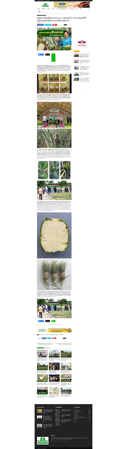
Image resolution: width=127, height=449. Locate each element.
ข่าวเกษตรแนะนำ (39, 15)
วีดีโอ (80, 8)
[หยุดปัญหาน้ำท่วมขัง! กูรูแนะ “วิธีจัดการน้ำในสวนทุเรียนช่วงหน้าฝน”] (66, 390)
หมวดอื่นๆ (39, 11)
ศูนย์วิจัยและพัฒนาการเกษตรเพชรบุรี (54, 334)
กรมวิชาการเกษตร (42, 334)
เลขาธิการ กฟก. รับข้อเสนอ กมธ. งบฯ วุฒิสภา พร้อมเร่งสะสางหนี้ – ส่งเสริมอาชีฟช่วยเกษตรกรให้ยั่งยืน (42, 396)
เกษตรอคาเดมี (71, 8)
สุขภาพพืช (75, 418)
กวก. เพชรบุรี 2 (47, 334)
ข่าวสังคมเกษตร (76, 414)
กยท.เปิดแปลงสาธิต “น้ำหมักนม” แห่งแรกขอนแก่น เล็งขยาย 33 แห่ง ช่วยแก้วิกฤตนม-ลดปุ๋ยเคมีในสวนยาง (66, 372)
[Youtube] (89, 0)
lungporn (39, 22)
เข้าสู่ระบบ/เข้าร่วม (47, 0)
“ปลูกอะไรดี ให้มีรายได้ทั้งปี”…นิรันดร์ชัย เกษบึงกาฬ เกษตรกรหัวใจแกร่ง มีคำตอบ (66, 420)
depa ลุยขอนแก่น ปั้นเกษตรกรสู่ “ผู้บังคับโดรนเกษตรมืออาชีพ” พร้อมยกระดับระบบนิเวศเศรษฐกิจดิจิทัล (42, 372)
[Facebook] (87, 0)
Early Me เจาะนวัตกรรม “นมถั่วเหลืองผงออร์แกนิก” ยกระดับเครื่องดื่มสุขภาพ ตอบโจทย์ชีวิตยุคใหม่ (54, 396)
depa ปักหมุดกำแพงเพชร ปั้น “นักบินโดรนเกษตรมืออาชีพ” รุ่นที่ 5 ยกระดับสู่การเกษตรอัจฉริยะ (54, 359)
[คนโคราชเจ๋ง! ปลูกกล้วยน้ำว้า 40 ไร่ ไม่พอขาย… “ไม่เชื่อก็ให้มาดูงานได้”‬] (57, 417)
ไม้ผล (45, 15)
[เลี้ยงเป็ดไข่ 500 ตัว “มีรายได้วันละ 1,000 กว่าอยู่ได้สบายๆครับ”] (57, 411)
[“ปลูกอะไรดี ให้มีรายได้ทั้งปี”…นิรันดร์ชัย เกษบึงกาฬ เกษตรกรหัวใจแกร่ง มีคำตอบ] (57, 422)
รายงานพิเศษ (76, 412)
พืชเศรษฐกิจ (76, 415)
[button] (89, 10)
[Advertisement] (82, 30)
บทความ (76, 8)
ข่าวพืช (48, 8)
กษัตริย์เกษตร (44, 8)
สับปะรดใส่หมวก (62, 334)
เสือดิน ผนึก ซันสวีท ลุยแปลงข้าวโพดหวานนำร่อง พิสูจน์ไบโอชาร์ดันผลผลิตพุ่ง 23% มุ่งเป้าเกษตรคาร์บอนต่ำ (54, 383)
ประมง (75, 420)
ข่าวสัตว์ (53, 8)
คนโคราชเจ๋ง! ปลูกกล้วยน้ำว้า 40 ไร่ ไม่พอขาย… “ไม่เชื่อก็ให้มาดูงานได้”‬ (66, 415)
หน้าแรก (39, 8)
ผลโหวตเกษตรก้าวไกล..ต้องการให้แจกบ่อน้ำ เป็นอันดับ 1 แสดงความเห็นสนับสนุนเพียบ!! (64, 344)
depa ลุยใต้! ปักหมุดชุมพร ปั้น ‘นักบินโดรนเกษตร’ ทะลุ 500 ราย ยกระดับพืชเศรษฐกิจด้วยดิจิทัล (66, 359)
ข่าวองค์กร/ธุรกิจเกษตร (77, 411)
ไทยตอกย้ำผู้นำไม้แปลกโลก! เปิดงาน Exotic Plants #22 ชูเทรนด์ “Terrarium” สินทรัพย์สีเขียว (54, 372)
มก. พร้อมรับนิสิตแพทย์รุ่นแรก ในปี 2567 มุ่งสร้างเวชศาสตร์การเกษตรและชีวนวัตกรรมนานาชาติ (45, 344)
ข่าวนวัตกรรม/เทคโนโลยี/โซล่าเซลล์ (62, 8)
